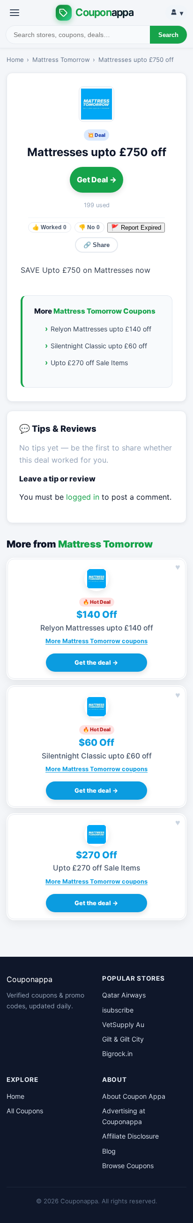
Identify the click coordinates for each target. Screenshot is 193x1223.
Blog (109, 1151)
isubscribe (118, 1010)
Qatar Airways (124, 995)
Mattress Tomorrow (61, 59)
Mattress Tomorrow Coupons (104, 311)
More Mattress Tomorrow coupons (96, 641)
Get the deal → (96, 662)
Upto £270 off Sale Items (89, 363)
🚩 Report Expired (136, 227)
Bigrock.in (117, 1054)
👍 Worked (49, 227)
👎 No (89, 227)
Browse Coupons (128, 1166)
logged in (82, 497)
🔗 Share (96, 244)
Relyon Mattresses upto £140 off (101, 329)
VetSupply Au (123, 1024)
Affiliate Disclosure (130, 1136)
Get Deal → (97, 179)
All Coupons (25, 1111)
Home (15, 59)
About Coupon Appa (133, 1096)
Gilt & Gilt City (123, 1039)
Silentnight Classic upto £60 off (99, 346)
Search (168, 34)
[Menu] (14, 13)
